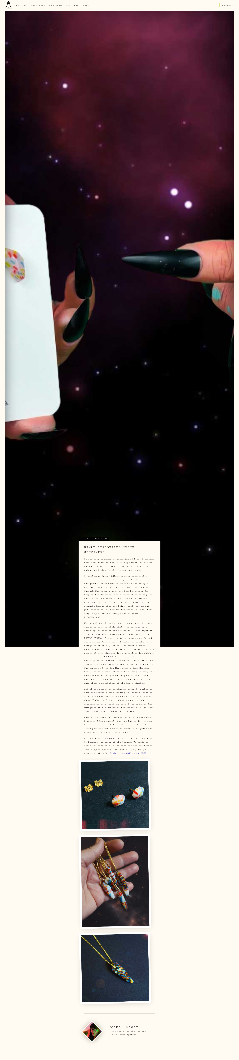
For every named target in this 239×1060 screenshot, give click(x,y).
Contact (227, 5)
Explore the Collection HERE (128, 753)
